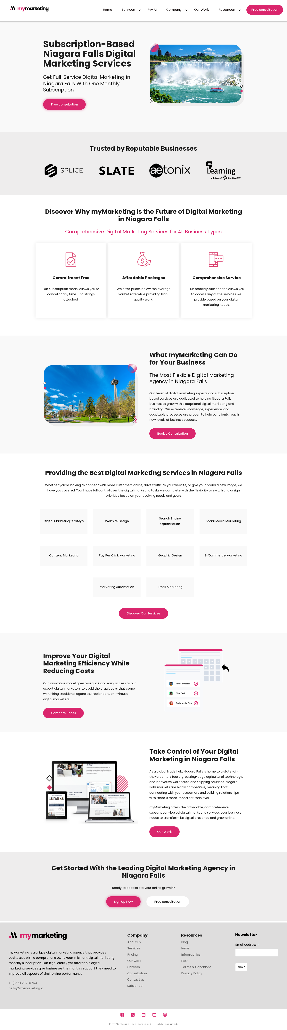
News (185, 948)
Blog (184, 942)
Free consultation (64, 104)
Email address (247, 944)
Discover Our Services (143, 613)
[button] (283, 3)
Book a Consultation (172, 433)
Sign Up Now (123, 901)
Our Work (164, 832)
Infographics (191, 954)
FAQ (184, 961)
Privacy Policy (191, 973)
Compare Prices (63, 713)
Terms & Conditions (196, 967)
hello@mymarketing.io (26, 988)
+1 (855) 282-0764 (23, 983)
